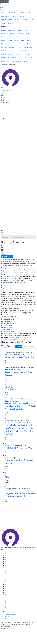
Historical (26, 37)
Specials (10, 23)
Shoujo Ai (19, 54)
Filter (3, 88)
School (20, 51)
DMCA (7, 617)
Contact (7, 619)
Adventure (11, 30)
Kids (22, 40)
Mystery (4, 47)
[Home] (20, 118)
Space (24, 58)
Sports (31, 58)
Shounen (27, 54)
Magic (29, 40)
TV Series (25, 20)
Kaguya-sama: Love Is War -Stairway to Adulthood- (20, 495)
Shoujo (10, 54)
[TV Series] (20, 181)
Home (3, 13)
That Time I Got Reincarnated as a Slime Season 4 (18, 372)
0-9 (6, 557)
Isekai (10, 40)
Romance (4, 51)
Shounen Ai (5, 58)
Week (25, 347)
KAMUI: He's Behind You (19, 448)
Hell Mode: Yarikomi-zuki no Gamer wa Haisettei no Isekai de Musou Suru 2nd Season (20, 429)
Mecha (14, 44)
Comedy (26, 30)
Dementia (4, 33)
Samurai (12, 51)
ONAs (3, 23)
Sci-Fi (27, 51)
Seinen (3, 54)
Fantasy (3, 37)
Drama (20, 33)
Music (28, 44)
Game (11, 37)
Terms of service (10, 615)
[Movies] (20, 150)
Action (3, 30)
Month (32, 347)
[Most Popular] (20, 212)
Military (21, 44)
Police (19, 47)
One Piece (10, 389)
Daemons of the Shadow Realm (19, 462)
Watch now (8, 257)
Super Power (5, 61)
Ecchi (27, 33)
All (5, 553)
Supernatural (16, 61)
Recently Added (6, 20)
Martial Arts (5, 44)
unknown (9, 327)
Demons (13, 33)
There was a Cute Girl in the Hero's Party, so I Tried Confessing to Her (20, 406)
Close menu (5, 1)
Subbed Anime (12, 13)
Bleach (8, 477)
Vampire (4, 64)
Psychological (28, 47)
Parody (11, 47)
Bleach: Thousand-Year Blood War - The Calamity (19, 356)
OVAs (32, 20)
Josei (16, 40)
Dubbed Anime (25, 13)
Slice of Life (15, 58)
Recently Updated (18, 16)
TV (9, 237)
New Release (5, 16)
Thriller (25, 61)
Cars (19, 30)
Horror (3, 40)
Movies (16, 20)
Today (19, 347)
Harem (18, 37)
